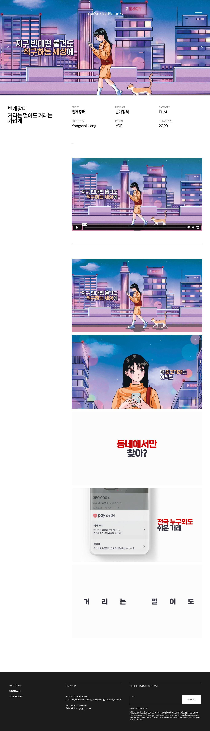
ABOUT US (15, 685)
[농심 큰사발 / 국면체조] (202, 47)
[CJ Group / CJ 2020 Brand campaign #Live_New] (8, 47)
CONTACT (15, 691)
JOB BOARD (16, 696)
